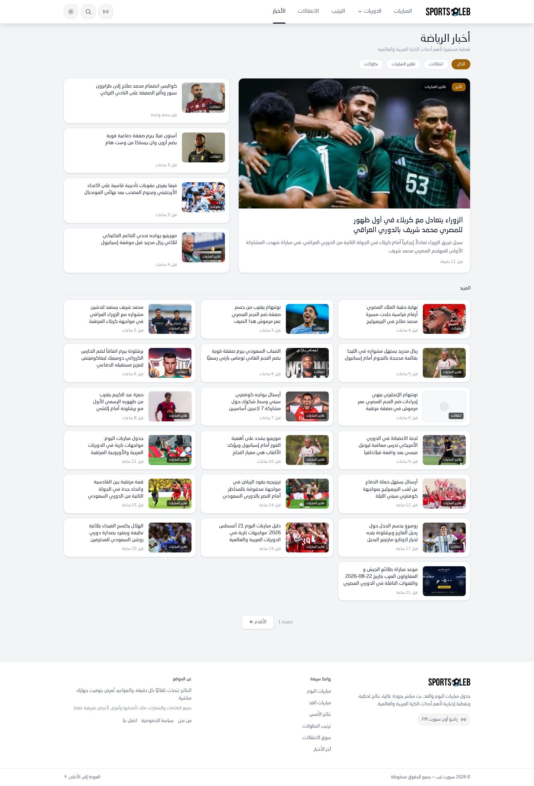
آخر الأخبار (322, 749)
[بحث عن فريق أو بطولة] (88, 11)
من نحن (184, 720)
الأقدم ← (257, 622)
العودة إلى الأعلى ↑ (82, 777)
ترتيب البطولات (316, 726)
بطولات (371, 64)
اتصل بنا (130, 720)
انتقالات (436, 64)
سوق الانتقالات (316, 738)
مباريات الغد (320, 703)
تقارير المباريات (403, 64)
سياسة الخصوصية (157, 720)
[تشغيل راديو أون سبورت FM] (105, 11)
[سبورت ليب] (406, 682)
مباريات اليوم (319, 691)
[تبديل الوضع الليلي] (71, 11)
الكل (461, 64)
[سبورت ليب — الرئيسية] (448, 11)
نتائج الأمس (320, 714)
